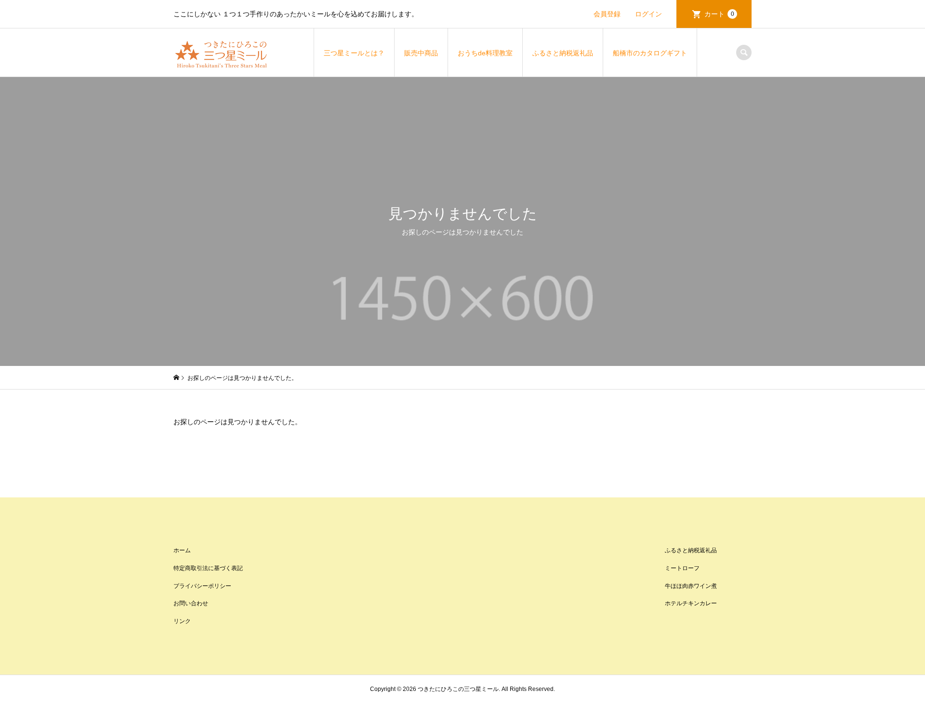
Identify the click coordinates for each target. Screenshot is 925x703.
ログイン (648, 14)
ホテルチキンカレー (691, 603)
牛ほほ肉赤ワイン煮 (691, 586)
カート (719, 14)
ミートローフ (682, 568)
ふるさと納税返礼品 (562, 53)
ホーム (182, 550)
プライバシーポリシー (202, 586)
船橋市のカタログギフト (650, 53)
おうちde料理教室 (485, 53)
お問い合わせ (190, 603)
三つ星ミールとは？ (354, 53)
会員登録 (607, 14)
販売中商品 (421, 53)
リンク (182, 621)
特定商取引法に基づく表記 (208, 568)
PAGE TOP (896, 670)
